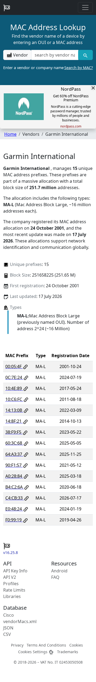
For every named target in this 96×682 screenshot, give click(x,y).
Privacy (17, 645)
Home (10, 134)
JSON (8, 628)
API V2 (9, 577)
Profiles (11, 584)
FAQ (55, 577)
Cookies (76, 645)
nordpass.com (70, 126)
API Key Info (15, 571)
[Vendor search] (85, 55)
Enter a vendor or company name (48, 67)
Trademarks (67, 651)
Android (59, 571)
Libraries (12, 596)
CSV (7, 634)
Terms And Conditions (46, 645)
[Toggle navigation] (85, 7)
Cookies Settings (33, 651)
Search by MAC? (78, 67)
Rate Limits (14, 590)
